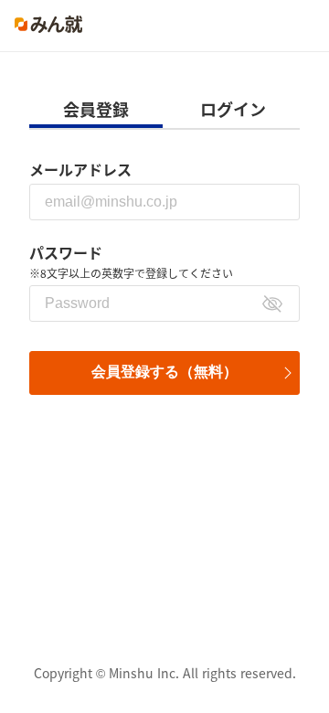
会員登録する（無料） (164, 371)
